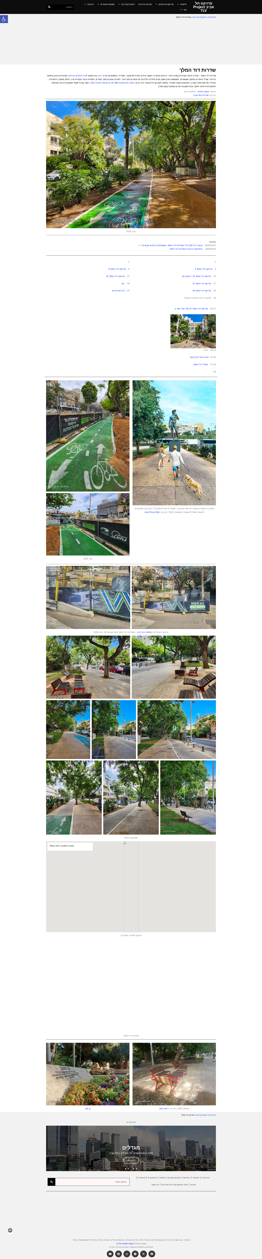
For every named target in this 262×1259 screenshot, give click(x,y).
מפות (162, 1177)
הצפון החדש (203, 91)
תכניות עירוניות (145, 4)
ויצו (123, 283)
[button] (4, 19)
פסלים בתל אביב (152, 512)
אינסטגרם (153, 1177)
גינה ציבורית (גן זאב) (199, 357)
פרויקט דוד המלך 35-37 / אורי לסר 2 (191, 308)
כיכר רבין (102, 75)
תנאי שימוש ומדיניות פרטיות (174, 1184)
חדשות (183, 4)
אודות (193, 1184)
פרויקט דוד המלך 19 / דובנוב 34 (196, 276)
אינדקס (186, 1177)
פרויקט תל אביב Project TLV (203, 7)
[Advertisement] (131, 42)
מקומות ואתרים (108, 4)
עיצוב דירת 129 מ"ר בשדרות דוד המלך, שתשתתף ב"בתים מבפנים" (172, 245)
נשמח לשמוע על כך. (125, 1243)
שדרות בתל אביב (201, 95)
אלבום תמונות (174, 1177)
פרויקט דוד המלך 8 (117, 269)
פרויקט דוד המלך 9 (203, 269)
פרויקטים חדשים (166, 4)
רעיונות (90, 4)
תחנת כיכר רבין (144, 632)
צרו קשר (155, 1184)
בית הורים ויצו (118, 290)
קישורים (141, 1177)
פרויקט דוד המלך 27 (202, 283)
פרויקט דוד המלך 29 (202, 290)
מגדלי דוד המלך (200, 364)
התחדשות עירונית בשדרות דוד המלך (186, 249)
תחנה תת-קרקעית (126, 83)
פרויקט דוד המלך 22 (115, 276)
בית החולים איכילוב (77, 75)
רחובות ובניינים (128, 4)
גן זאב (88, 1108)
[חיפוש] (49, 7)
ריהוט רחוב (164, 1108)
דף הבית (212, 17)
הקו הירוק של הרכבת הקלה (102, 83)
